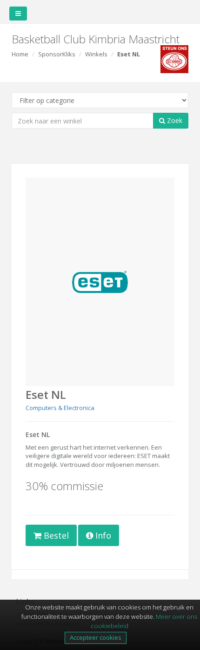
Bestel (55, 535)
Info (102, 535)
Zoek (173, 120)
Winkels (96, 54)
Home (20, 54)
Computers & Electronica (60, 408)
